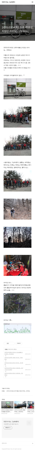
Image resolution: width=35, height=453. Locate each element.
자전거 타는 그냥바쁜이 (8, 2)
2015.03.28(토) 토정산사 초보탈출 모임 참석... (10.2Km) (14, 353)
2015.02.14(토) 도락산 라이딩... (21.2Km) (14, 363)
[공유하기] (10, 343)
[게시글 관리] (12, 343)
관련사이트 (4, 443)
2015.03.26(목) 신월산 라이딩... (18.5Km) (14, 358)
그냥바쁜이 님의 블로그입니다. (11, 424)
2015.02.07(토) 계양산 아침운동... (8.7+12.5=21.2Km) (14, 368)
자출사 (6, 349)
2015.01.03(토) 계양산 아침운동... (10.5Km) (14, 374)
